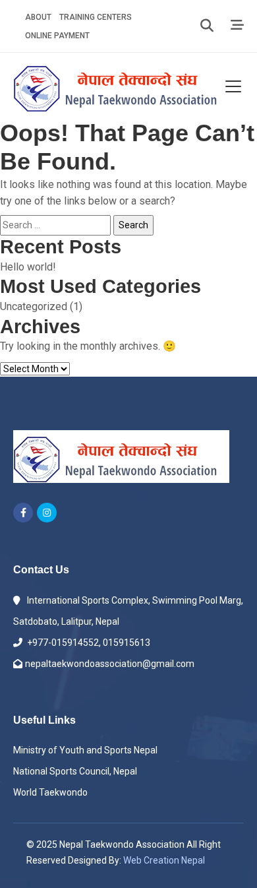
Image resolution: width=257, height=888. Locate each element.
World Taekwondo (50, 792)
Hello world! (28, 267)
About (38, 17)
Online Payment (57, 35)
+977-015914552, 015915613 (87, 642)
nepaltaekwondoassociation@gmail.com (109, 663)
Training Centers (95, 17)
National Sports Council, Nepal (75, 771)
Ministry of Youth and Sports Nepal (85, 750)
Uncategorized (33, 306)
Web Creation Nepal (164, 860)
